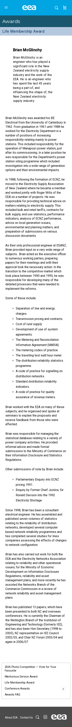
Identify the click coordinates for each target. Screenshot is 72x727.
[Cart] (64, 7)
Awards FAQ (12, 694)
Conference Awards (17, 688)
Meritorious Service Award (21, 676)
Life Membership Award (23, 31)
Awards (11, 21)
